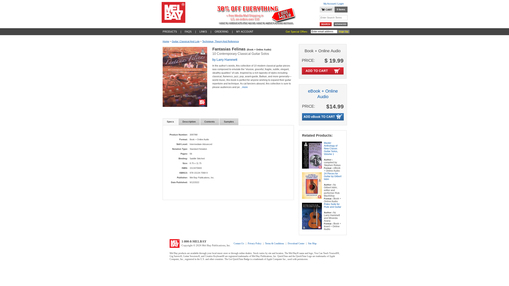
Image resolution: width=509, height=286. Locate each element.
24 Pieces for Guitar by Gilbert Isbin (332, 176)
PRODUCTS (170, 31)
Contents (209, 121)
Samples (229, 121)
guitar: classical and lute (186, 41)
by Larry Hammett (224, 59)
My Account (244, 31)
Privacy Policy (254, 243)
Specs (170, 121)
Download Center (296, 243)
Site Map (312, 243)
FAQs (188, 31)
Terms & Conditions (274, 243)
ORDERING (221, 31)
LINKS (203, 31)
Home (166, 41)
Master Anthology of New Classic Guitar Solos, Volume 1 (331, 149)
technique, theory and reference (220, 41)
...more (244, 87)
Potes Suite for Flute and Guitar (332, 205)
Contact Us (239, 243)
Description (189, 121)
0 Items (341, 9)
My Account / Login (333, 3)
